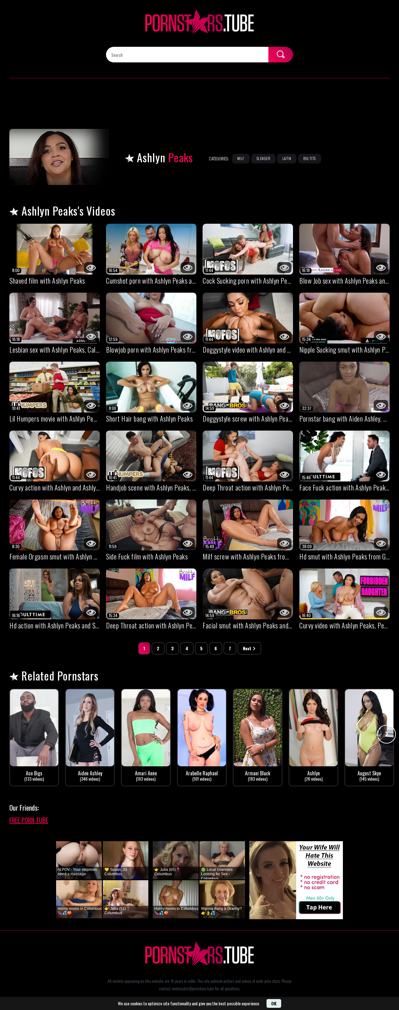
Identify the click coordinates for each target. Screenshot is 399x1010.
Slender (263, 158)
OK (273, 1003)
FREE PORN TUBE (28, 820)
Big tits (309, 158)
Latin (286, 158)
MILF (240, 158)
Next (247, 648)
